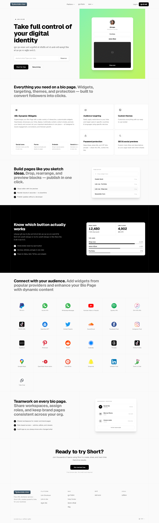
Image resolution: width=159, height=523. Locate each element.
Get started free (79, 467)
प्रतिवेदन (124, 495)
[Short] (18, 4)
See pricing (36, 67)
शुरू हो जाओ (144, 4)
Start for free (21, 67)
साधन (89, 4)
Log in (135, 4)
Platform (70, 4)
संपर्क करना (98, 495)
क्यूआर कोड (44, 503)
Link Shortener (46, 495)
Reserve (64, 58)
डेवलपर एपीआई (72, 503)
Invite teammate (116, 427)
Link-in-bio (44, 499)
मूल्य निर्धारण (81, 4)
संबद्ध (69, 507)
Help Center (72, 499)
